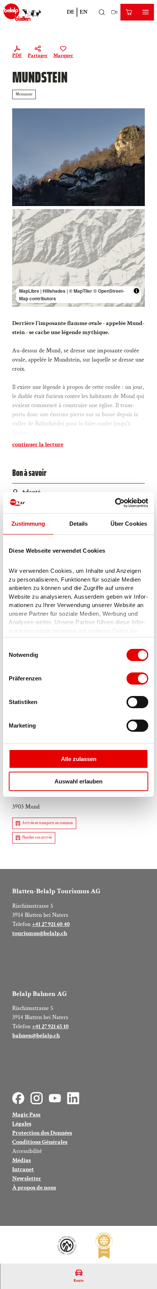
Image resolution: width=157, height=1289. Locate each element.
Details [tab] (78, 523)
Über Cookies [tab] (129, 523)
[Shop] (128, 12)
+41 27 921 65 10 (50, 1027)
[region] (78, 258)
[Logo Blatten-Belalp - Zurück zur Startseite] (22, 12)
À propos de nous (34, 1188)
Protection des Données (42, 1133)
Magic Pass (26, 1115)
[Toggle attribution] (136, 290)
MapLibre (29, 290)
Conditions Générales (39, 1142)
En (84, 12)
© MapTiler (80, 290)
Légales (21, 1124)
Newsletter (26, 1179)
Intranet (23, 1169)
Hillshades (54, 290)
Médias (21, 1160)
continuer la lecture (37, 445)
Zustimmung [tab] (28, 523)
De (70, 12)
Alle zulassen (78, 759)
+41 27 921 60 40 (51, 924)
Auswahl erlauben (78, 781)
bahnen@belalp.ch (36, 1036)
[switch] (137, 678)
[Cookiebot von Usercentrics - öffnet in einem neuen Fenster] (115, 503)
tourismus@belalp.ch (39, 933)
